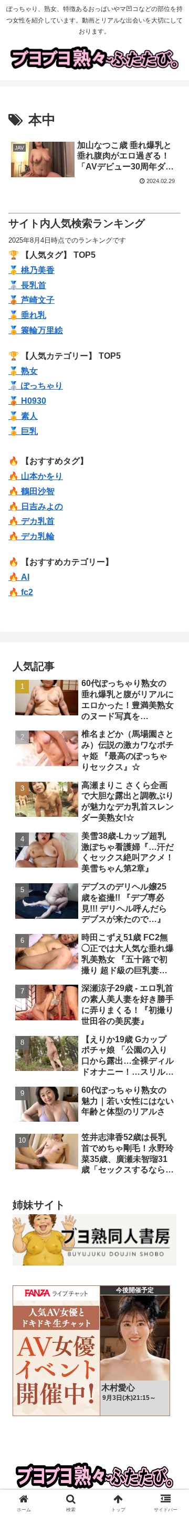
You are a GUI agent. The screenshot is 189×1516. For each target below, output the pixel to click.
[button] (169, 1332)
